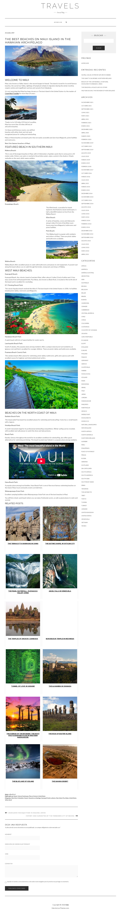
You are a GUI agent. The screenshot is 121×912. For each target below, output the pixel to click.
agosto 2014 (86, 207)
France (84, 357)
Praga (83, 455)
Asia (82, 279)
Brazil (83, 296)
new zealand (86, 428)
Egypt (83, 343)
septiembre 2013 (87, 237)
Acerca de (58, 22)
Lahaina (53, 798)
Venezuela (85, 519)
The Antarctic (86, 492)
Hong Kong (85, 374)
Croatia (84, 333)
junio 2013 (85, 247)
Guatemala (85, 367)
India (83, 381)
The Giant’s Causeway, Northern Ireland (96, 78)
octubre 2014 (86, 200)
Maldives (84, 404)
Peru (83, 445)
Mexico (84, 411)
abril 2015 (85, 183)
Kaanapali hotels (46, 798)
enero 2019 (85, 163)
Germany (84, 360)
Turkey (84, 505)
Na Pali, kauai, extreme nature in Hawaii (96, 75)
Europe (84, 350)
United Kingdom (87, 512)
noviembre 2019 (87, 143)
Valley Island (8, 800)
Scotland (85, 465)
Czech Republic (87, 337)
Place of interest (33, 796)
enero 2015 (85, 190)
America (84, 269)
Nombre (8, 834)
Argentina (85, 276)
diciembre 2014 (86, 193)
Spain (83, 485)
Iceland (84, 377)
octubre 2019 (86, 146)
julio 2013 (85, 244)
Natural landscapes (23, 796)
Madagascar (86, 401)
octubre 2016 (86, 173)
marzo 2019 (85, 160)
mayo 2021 (85, 116)
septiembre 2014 (87, 203)
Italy (83, 391)
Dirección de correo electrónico (17, 844)
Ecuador (84, 340)
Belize (83, 293)
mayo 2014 (85, 217)
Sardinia (84, 462)
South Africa (86, 472)
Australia (85, 283)
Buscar (98, 48)
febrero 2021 (86, 122)
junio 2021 (85, 112)
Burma (83, 300)
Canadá (84, 306)
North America (87, 435)
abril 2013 (85, 254)
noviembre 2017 (87, 170)
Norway (84, 441)
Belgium (84, 289)
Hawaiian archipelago (35, 798)
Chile (83, 316)
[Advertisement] (58, 113)
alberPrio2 (12, 794)
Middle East (85, 414)
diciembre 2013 (86, 231)
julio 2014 (85, 210)
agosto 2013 (86, 241)
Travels (60, 6)
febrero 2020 (86, 139)
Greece (84, 364)
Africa (83, 266)
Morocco (85, 421)
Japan (83, 394)
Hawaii (15, 796)
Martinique (85, 408)
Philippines (85, 448)
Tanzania (84, 489)
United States (41, 796)
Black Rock (14, 798)
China (83, 320)
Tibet (83, 495)
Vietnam (84, 522)
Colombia (85, 323)
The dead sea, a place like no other (94, 87)
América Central (87, 273)
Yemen (83, 526)
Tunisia (84, 502)
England (84, 347)
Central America (87, 313)
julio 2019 (85, 156)
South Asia (85, 478)
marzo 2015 (85, 187)
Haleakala (21, 798)
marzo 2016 (85, 177)
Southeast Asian (87, 482)
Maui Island (59, 798)
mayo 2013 (85, 251)
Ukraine (84, 509)
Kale (67, 905)
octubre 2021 (86, 106)
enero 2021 (85, 126)
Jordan (84, 397)
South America (87, 475)
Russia (83, 458)
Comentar (9, 863)
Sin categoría (86, 468)
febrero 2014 (86, 224)
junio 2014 (85, 214)
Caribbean (85, 310)
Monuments (86, 418)
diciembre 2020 (86, 129)
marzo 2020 (85, 136)
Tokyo (83, 499)
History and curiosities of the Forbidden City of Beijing (50, 816)
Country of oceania (89, 330)
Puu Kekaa (66, 798)
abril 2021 (85, 119)
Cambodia (85, 303)
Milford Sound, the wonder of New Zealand (98, 90)
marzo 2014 (85, 220)
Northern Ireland (88, 438)
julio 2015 (85, 180)
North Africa (86, 431)
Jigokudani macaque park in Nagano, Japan (27, 813)
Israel (83, 387)
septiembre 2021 (87, 109)
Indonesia (85, 384)
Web (6, 854)
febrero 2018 (86, 166)
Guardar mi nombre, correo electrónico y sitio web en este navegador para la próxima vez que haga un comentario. (38, 881)
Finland (84, 354)
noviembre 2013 (87, 234)
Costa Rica (85, 327)
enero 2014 (85, 227)
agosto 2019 (86, 153)
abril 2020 (85, 133)
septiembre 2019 (87, 149)
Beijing (84, 286)
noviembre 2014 (87, 197)
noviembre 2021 (87, 102)
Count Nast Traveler (12, 93)
